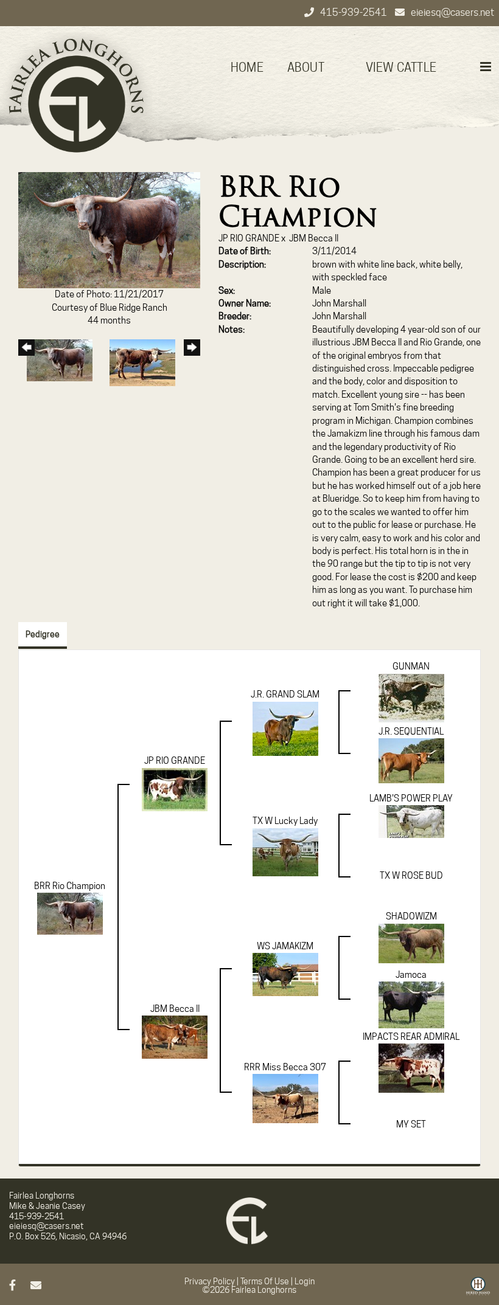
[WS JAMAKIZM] (285, 973)
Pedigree (43, 634)
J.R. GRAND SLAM (285, 694)
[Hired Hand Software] (478, 1290)
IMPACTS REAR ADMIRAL (411, 1036)
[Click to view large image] (109, 229)
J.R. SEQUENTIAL (411, 731)
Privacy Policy (209, 1281)
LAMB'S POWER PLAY (411, 798)
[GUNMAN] (411, 697)
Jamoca (411, 974)
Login (305, 1281)
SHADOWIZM (411, 916)
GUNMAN (411, 666)
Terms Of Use (264, 1281)
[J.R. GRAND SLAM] (285, 727)
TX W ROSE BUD (411, 875)
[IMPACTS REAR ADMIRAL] (411, 1067)
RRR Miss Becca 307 (285, 1067)
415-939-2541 (354, 12)
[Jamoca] (411, 1004)
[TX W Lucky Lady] (285, 851)
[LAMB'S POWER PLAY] (411, 820)
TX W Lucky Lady (285, 820)
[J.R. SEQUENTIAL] (411, 760)
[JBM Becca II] (175, 1036)
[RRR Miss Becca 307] (285, 1098)
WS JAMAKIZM (285, 946)
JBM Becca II (313, 238)
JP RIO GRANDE (248, 238)
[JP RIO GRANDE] (175, 788)
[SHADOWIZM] (411, 942)
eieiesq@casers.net (452, 12)
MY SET (411, 1124)
